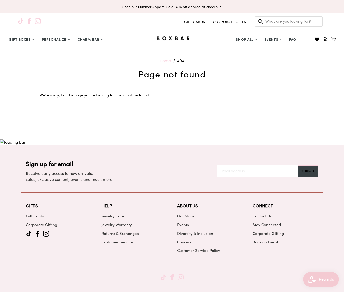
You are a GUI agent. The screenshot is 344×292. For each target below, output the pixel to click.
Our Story (185, 215)
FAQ (292, 39)
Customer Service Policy (198, 250)
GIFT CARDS (194, 21)
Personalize (54, 39)
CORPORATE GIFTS (229, 21)
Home (165, 60)
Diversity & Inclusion (195, 233)
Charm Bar (88, 39)
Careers (184, 241)
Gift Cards (35, 215)
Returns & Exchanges (120, 233)
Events (271, 39)
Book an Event (265, 241)
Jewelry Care (112, 215)
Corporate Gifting (41, 224)
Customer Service (117, 241)
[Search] (260, 21)
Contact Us (262, 215)
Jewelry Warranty (116, 224)
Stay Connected (267, 224)
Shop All (244, 39)
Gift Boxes (20, 39)
